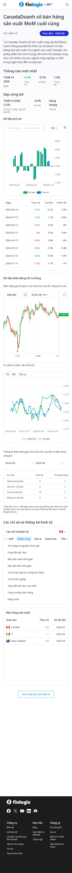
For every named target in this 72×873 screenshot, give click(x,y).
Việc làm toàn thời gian (20, 559)
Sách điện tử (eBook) (38, 833)
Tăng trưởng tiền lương (20, 592)
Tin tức (10, 848)
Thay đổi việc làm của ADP (22, 585)
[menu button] (5, 5)
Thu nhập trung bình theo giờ (23, 545)
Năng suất (13, 599)
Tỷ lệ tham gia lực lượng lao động (26, 572)
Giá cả (53, 832)
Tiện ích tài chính (14, 853)
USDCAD (11, 294)
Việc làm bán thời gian (19, 565)
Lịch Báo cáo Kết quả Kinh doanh (16, 838)
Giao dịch (53, 33)
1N (7, 374)
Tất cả (22, 374)
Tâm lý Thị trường (15, 844)
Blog (35, 827)
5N (14, 374)
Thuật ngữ (38, 839)
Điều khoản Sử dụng (57, 845)
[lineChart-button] (65, 128)
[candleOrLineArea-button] (25, 294)
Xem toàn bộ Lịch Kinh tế (36, 694)
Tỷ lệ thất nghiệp (17, 579)
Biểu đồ (10, 827)
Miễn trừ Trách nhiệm (57, 838)
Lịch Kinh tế (12, 832)
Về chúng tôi (56, 827)
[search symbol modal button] (67, 5)
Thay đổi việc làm (17, 552)
